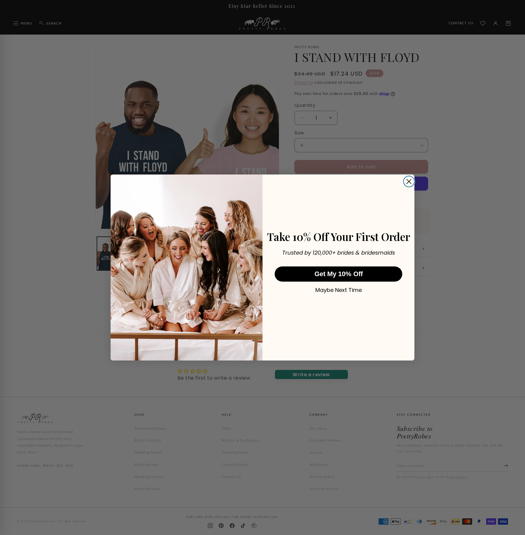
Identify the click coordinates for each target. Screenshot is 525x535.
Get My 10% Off (338, 274)
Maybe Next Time (338, 290)
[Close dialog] (408, 181)
